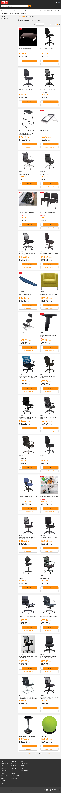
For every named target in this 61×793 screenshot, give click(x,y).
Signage (34, 10)
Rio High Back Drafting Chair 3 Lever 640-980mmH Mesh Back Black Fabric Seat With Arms (48, 91)
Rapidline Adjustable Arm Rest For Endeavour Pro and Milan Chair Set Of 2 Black (49, 335)
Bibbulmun (3, 780)
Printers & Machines (15, 767)
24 (50, 24)
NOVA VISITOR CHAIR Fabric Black (47, 212)
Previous (29, 753)
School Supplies (14, 778)
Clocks (25, 10)
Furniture (11, 10)
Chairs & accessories (18, 10)
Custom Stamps (4, 775)
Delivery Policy (4, 770)
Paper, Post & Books (15, 768)
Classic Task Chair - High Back (47, 456)
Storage (11, 13)
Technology (13, 765)
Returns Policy (4, 773)
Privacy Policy (3, 772)
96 (55, 24)
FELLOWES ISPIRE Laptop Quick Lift (48, 130)
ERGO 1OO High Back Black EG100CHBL (49, 253)
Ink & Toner (13, 763)
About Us (3, 767)
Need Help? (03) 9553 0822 (46, 10)
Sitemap (2, 783)
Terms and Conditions (5, 782)
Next (49, 753)
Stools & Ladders (4, 13)
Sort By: (33, 24)
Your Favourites (56, 10)
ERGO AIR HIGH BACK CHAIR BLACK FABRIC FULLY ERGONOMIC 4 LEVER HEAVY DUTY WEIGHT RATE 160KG (48, 657)
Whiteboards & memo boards (20, 13)
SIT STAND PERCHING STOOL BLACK (27, 736)
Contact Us (3, 768)
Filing (12, 770)
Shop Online (3, 10)
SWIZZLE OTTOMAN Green (46, 736)
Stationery (13, 773)
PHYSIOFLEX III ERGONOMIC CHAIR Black (28, 334)
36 (52, 24)
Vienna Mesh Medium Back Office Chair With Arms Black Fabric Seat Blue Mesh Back (28, 378)
